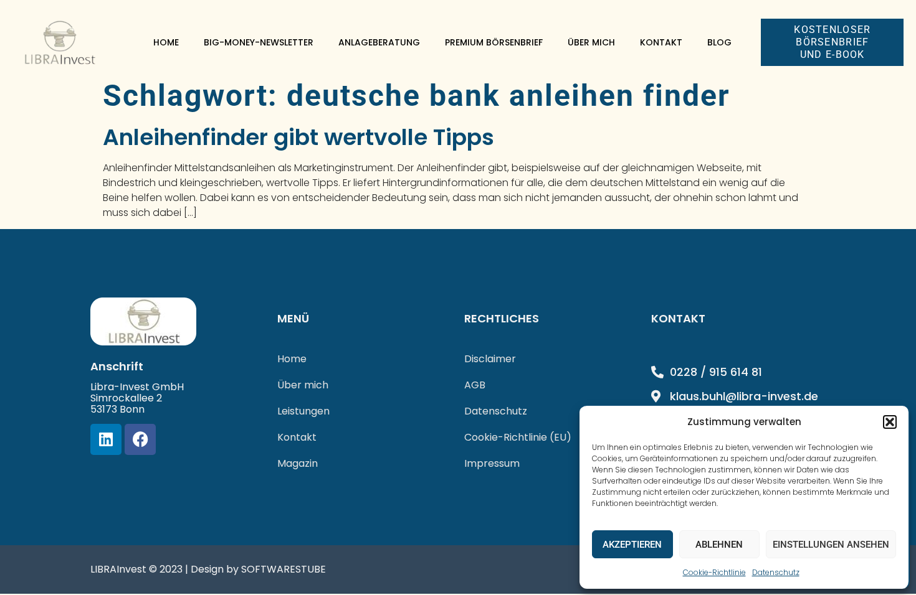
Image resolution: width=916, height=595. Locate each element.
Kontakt (661, 42)
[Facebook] (140, 439)
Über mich (591, 42)
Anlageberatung (379, 42)
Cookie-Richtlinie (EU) (517, 437)
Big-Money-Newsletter (258, 42)
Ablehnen (719, 544)
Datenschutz (775, 572)
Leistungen (303, 411)
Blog (719, 42)
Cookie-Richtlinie (714, 572)
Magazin (297, 463)
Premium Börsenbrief (494, 42)
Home (166, 42)
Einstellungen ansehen (831, 544)
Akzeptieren (632, 544)
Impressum (492, 463)
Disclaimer (490, 359)
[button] (890, 422)
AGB (474, 385)
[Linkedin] (106, 439)
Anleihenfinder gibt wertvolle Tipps (298, 137)
